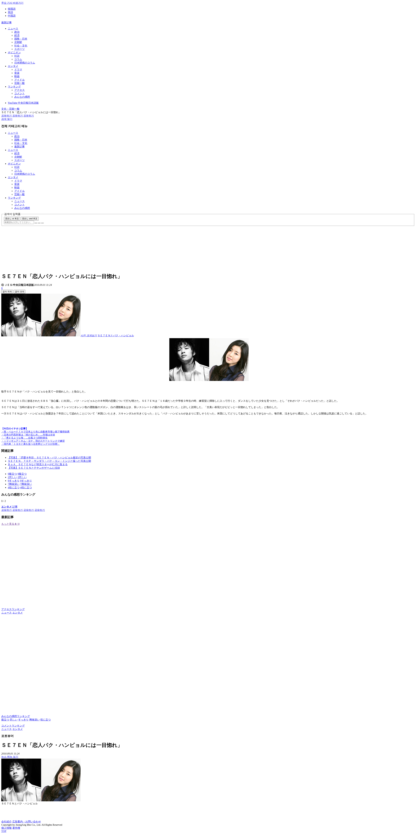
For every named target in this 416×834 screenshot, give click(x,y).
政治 (17, 32)
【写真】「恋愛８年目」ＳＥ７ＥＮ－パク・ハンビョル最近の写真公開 (49, 457)
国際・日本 (20, 38)
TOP (3, 831)
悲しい (14, 719)
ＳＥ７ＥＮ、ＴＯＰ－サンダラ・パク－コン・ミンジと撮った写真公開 (49, 461)
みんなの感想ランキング (15, 716)
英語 (10, 12)
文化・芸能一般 (10, 108)
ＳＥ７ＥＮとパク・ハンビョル (116, 335)
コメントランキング (13, 725)
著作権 (16, 828)
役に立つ (45, 719)
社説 (17, 55)
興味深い (34, 719)
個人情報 (6, 828)
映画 (17, 76)
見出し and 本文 (29, 218)
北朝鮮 (18, 42)
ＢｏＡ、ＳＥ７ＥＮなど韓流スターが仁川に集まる (38, 464)
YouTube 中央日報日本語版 (23, 102)
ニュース (13, 28)
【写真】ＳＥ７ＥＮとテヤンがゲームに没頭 (34, 467)
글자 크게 (19, 291)
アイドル (19, 79)
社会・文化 (20, 45)
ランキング (14, 86)
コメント (19, 93)
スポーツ (19, 49)
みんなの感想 (22, 96)
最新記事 (6, 22)
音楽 (17, 73)
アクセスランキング (13, 609)
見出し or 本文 (12, 218)
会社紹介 (6, 821)
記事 (9, 506)
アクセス (19, 90)
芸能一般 (19, 83)
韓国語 (12, 8)
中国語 (12, 15)
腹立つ (5, 719)
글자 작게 (7, 291)
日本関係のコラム (24, 62)
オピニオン (14, 52)
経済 (17, 35)
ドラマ (18, 69)
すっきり (23, 719)
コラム (18, 59)
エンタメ (13, 66)
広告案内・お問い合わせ (26, 821)
